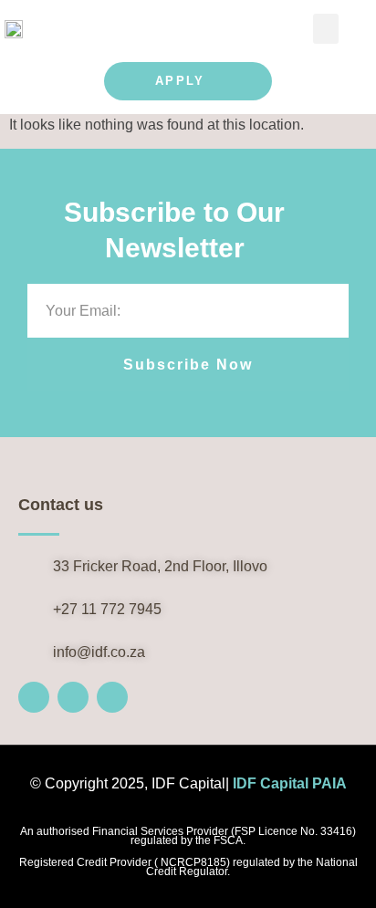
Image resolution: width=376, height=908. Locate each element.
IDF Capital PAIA (290, 783)
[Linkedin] (112, 697)
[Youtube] (73, 697)
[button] (326, 29)
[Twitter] (33, 697)
